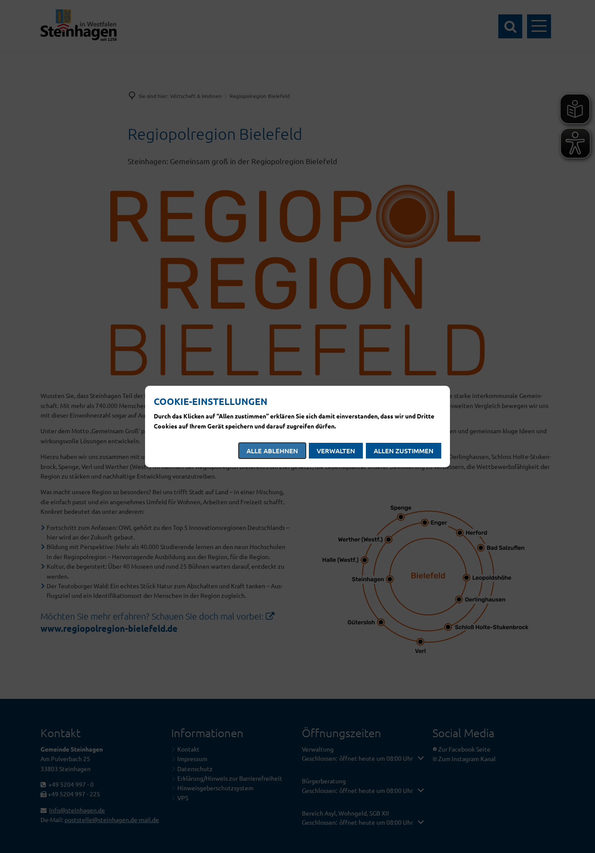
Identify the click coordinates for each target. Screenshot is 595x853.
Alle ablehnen (272, 450)
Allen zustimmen (403, 450)
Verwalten (336, 450)
